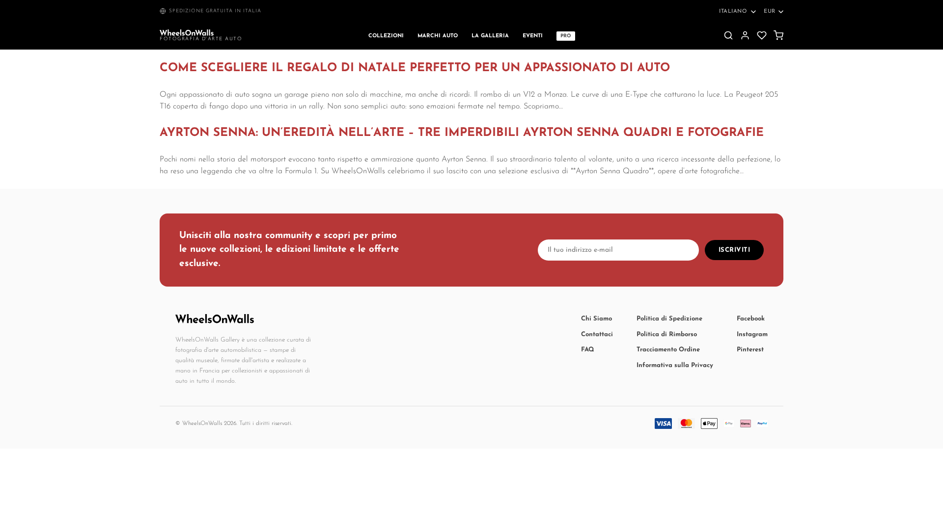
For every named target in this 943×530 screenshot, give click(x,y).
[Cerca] (728, 35)
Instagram (752, 334)
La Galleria (490, 36)
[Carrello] (778, 35)
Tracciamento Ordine (668, 349)
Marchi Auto (437, 36)
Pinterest (750, 349)
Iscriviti (734, 250)
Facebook (751, 319)
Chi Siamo (596, 319)
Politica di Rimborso (667, 334)
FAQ (587, 349)
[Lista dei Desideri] (762, 35)
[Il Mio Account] (745, 35)
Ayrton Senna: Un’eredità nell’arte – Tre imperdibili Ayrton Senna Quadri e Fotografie (462, 133)
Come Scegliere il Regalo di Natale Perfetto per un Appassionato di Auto (415, 68)
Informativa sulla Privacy (675, 365)
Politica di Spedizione (669, 319)
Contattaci (597, 334)
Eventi (533, 36)
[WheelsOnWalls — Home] (187, 32)
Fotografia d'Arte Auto (201, 39)
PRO (565, 36)
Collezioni (386, 36)
